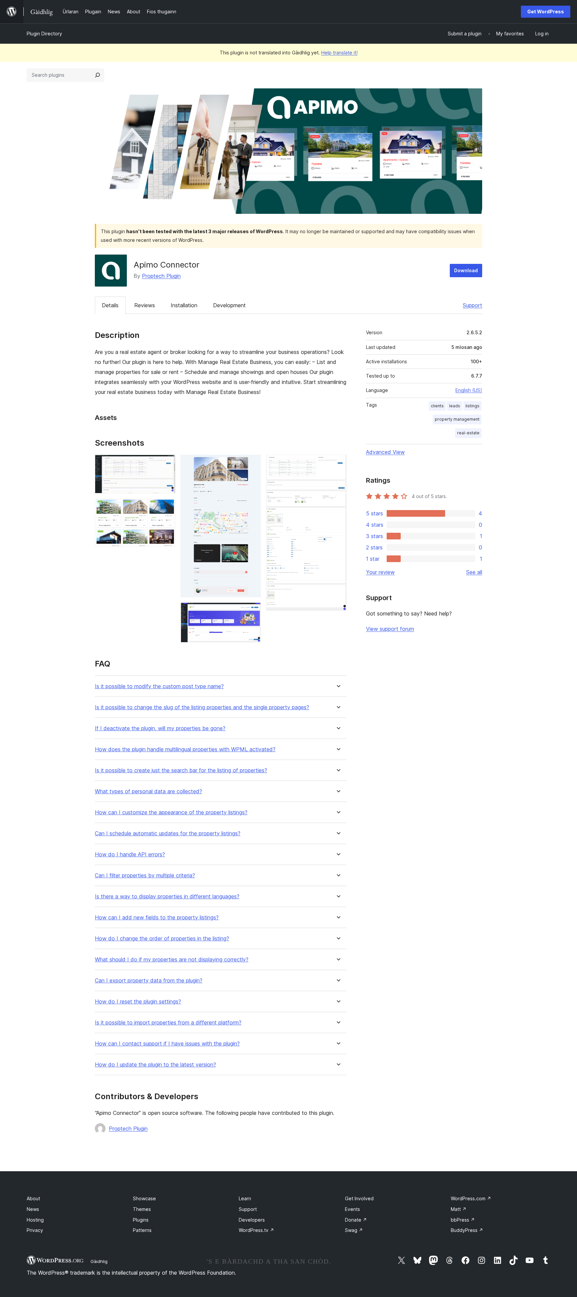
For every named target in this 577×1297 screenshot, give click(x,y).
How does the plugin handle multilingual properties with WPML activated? (185, 749)
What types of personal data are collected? (148, 791)
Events (352, 1209)
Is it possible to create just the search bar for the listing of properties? (181, 770)
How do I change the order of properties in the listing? (162, 938)
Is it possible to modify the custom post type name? (159, 686)
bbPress (463, 1220)
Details (110, 305)
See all (474, 572)
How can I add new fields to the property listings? (157, 917)
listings (472, 405)
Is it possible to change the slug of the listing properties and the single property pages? (202, 707)
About (33, 1198)
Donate (356, 1220)
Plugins (141, 1220)
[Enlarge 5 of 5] (337, 463)
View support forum (390, 628)
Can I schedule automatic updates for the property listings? (167, 833)
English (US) (468, 390)
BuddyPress (467, 1230)
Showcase (144, 1198)
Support (472, 305)
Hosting (35, 1220)
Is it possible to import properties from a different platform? (168, 1022)
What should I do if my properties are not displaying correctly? (171, 959)
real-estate (468, 432)
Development (229, 305)
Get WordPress (545, 11)
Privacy (35, 1230)
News (33, 1209)
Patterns (142, 1230)
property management (457, 419)
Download (466, 270)
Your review (380, 572)
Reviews (144, 305)
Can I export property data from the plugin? (148, 980)
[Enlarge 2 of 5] (166, 507)
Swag (354, 1230)
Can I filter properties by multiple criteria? (145, 875)
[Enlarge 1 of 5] (166, 463)
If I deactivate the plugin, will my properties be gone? (160, 728)
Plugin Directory (44, 33)
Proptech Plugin (161, 276)
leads (454, 405)
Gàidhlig (99, 1261)
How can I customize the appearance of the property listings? (171, 812)
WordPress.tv (256, 1230)
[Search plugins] (97, 75)
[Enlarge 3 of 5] (251, 463)
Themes (142, 1209)
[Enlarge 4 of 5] (251, 611)
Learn (245, 1198)
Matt (458, 1209)
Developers (252, 1220)
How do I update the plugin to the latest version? (155, 1064)
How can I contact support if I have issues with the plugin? (167, 1043)
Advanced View (385, 452)
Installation (184, 305)
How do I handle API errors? (130, 854)
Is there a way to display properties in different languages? (167, 896)
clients (437, 405)
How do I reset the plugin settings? (138, 1001)
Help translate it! (339, 52)
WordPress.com (471, 1198)
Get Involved (359, 1198)
